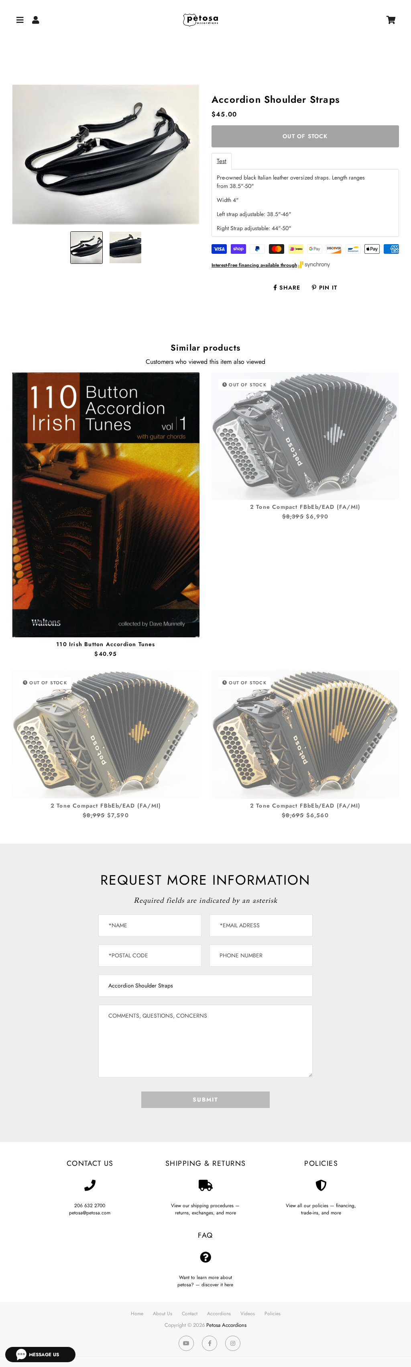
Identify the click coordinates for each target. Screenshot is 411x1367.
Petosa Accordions (226, 1325)
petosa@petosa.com (89, 1212)
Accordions (219, 1313)
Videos (247, 1313)
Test (221, 161)
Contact (189, 1313)
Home (137, 1313)
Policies (273, 1313)
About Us (162, 1313)
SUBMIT (205, 1100)
